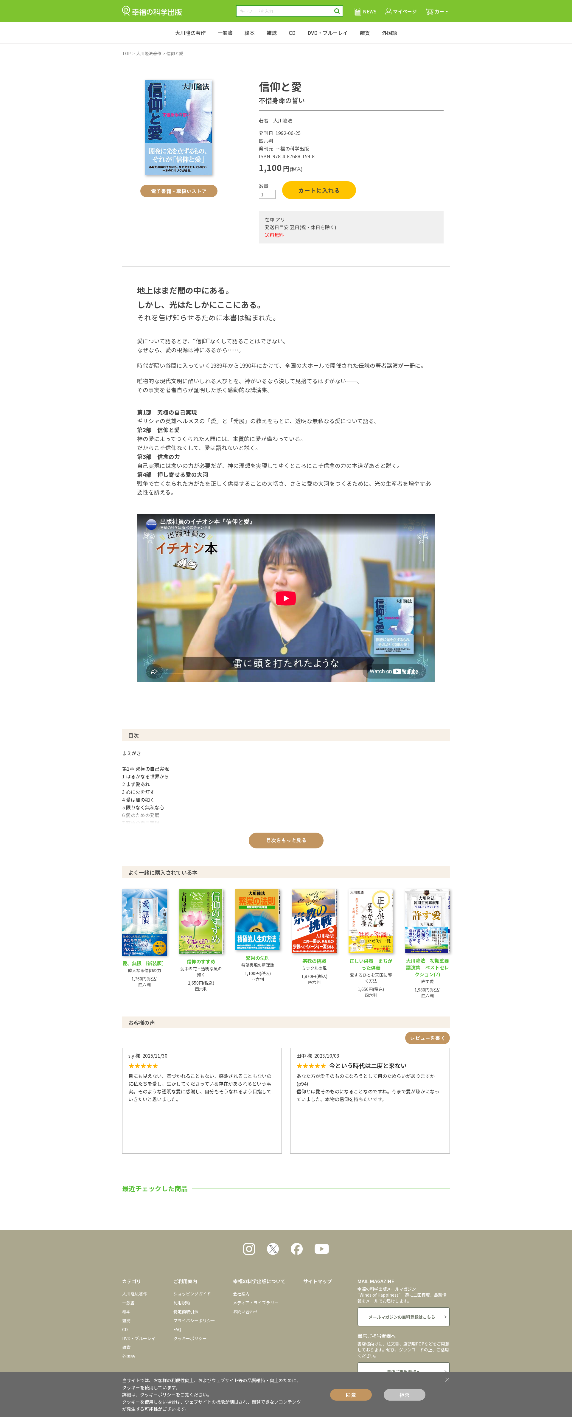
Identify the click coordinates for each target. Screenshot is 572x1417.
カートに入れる (319, 190)
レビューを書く (427, 1038)
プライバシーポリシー (194, 1320)
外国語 (389, 32)
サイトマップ (317, 1281)
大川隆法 (282, 120)
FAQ (177, 1329)
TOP (126, 53)
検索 (337, 11)
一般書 (225, 32)
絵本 (250, 32)
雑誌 (272, 32)
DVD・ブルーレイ (327, 32)
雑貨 (365, 32)
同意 (351, 1395)
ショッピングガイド (192, 1294)
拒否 (405, 1395)
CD (292, 32)
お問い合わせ (245, 1311)
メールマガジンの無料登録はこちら (402, 1317)
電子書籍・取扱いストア (179, 191)
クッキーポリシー (190, 1338)
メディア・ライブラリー (256, 1303)
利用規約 (181, 1303)
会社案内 (241, 1294)
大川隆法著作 (190, 32)
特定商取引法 (185, 1311)
